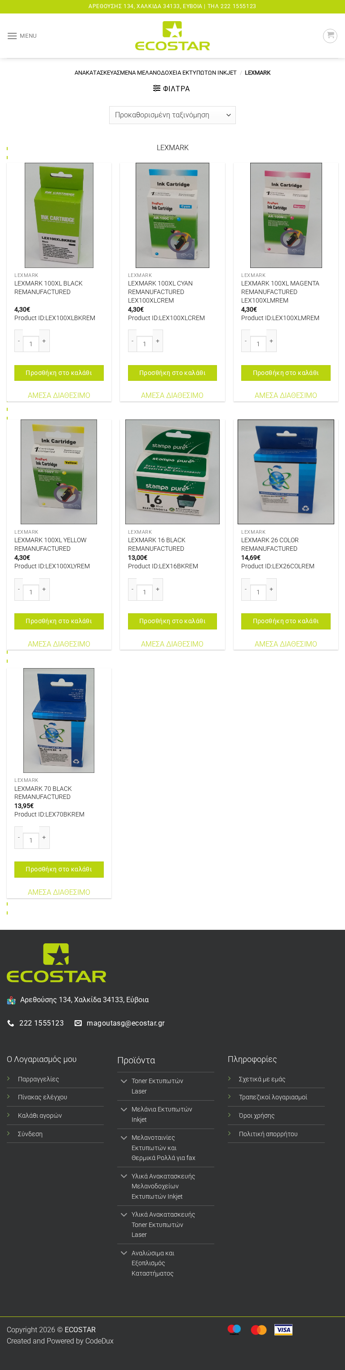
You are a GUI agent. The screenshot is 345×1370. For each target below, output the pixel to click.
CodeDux (99, 1341)
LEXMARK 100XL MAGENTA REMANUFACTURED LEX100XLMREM (280, 292)
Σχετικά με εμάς (262, 1079)
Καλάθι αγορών (40, 1116)
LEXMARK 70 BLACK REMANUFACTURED (43, 793)
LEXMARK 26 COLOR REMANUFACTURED (270, 544)
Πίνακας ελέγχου (42, 1097)
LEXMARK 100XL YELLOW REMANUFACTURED (50, 544)
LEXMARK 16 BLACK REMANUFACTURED (157, 544)
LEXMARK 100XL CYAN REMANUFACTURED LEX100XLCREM (160, 292)
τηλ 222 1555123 (232, 6)
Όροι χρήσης (257, 1116)
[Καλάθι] (330, 36)
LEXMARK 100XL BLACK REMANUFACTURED (48, 288)
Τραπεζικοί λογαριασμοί (273, 1097)
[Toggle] (124, 1081)
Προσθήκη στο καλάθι (59, 372)
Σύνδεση (30, 1134)
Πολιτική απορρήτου (268, 1134)
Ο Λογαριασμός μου (42, 1059)
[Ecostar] (172, 35)
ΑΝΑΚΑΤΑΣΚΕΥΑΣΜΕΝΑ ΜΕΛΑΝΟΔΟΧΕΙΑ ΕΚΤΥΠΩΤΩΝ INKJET (156, 72)
